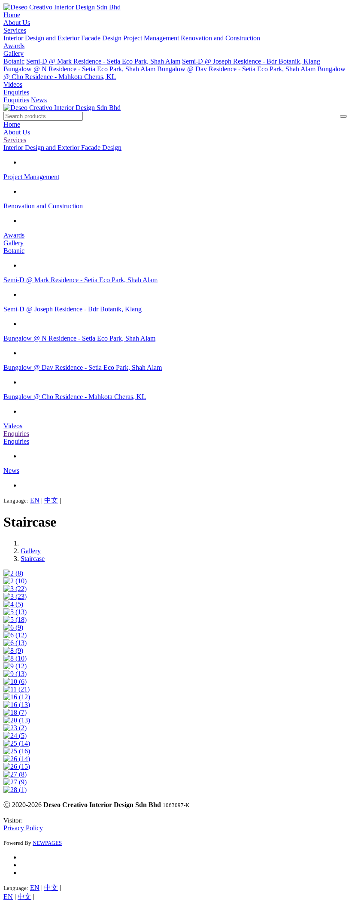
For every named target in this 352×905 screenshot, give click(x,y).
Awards (13, 45)
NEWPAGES (47, 843)
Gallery (13, 53)
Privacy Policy (23, 828)
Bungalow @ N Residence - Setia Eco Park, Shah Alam (79, 69)
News (39, 100)
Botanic (13, 61)
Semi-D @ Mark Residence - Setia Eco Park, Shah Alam (103, 61)
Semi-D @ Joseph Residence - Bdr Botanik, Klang (251, 61)
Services (14, 30)
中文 (51, 500)
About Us (16, 22)
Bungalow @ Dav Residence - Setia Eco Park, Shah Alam (236, 69)
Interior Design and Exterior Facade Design (62, 38)
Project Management (151, 38)
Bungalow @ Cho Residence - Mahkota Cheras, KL (74, 396)
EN (34, 500)
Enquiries (16, 92)
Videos (12, 84)
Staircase (33, 558)
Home (11, 14)
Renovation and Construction (220, 38)
